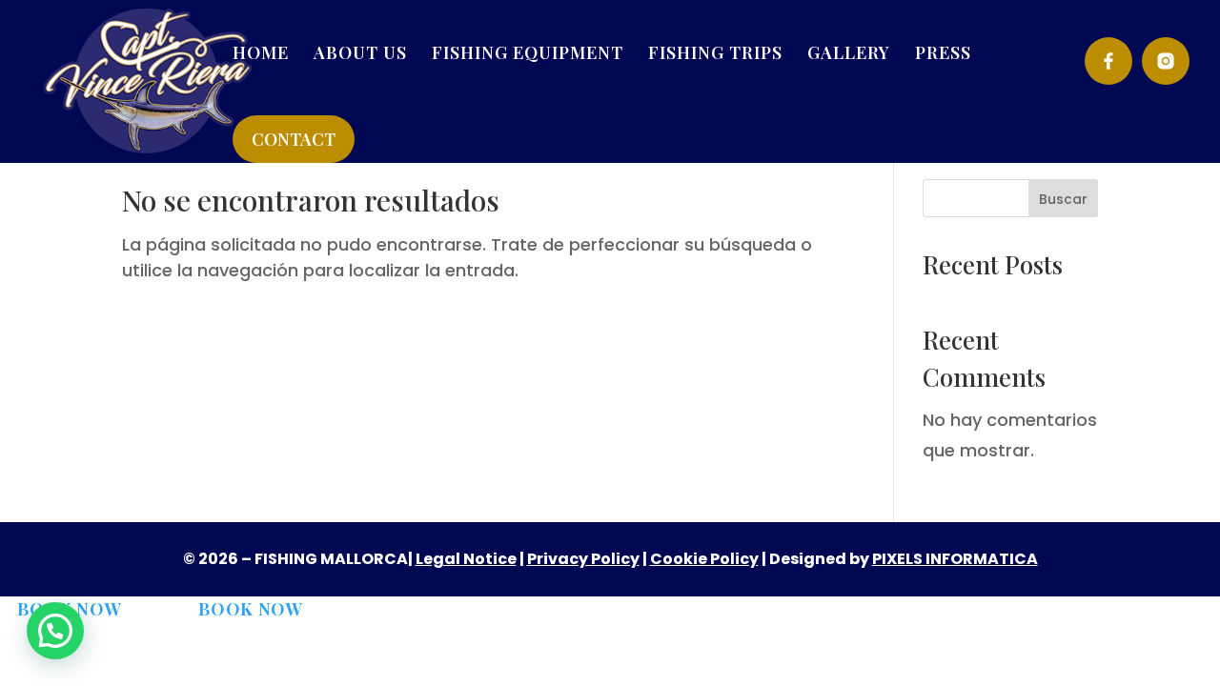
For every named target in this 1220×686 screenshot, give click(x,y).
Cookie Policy (704, 559)
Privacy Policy (583, 559)
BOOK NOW (250, 608)
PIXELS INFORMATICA (955, 559)
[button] (55, 630)
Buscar (1063, 199)
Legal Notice (466, 559)
